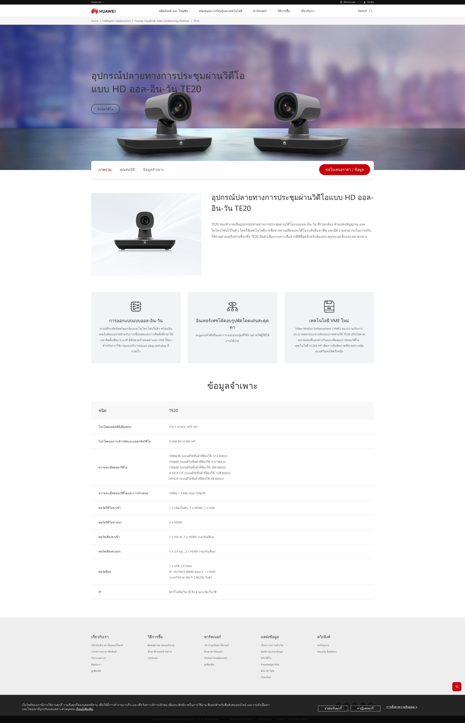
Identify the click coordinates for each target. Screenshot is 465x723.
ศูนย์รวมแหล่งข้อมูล (272, 651)
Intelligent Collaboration (116, 20)
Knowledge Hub (270, 664)
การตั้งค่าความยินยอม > (401, 707)
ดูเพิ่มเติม (96, 670)
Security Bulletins (327, 651)
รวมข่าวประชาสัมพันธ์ (104, 651)
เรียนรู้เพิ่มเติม (84, 709)
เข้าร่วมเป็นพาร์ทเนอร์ (216, 645)
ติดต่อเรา (96, 664)
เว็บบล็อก (266, 677)
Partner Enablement (215, 658)
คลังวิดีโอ (266, 658)
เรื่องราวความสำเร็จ (272, 645)
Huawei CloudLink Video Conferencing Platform (161, 20)
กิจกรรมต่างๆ (98, 658)
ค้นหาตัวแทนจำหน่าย (160, 651)
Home (94, 20)
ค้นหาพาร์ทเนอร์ (213, 651)
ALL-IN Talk (267, 670)
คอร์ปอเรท (323, 645)
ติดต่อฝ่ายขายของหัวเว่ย (161, 645)
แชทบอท (152, 658)
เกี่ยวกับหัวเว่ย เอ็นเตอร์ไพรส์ (107, 645)
